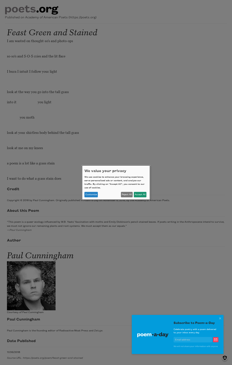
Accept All (140, 194)
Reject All (127, 194)
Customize (91, 194)
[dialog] (116, 182)
